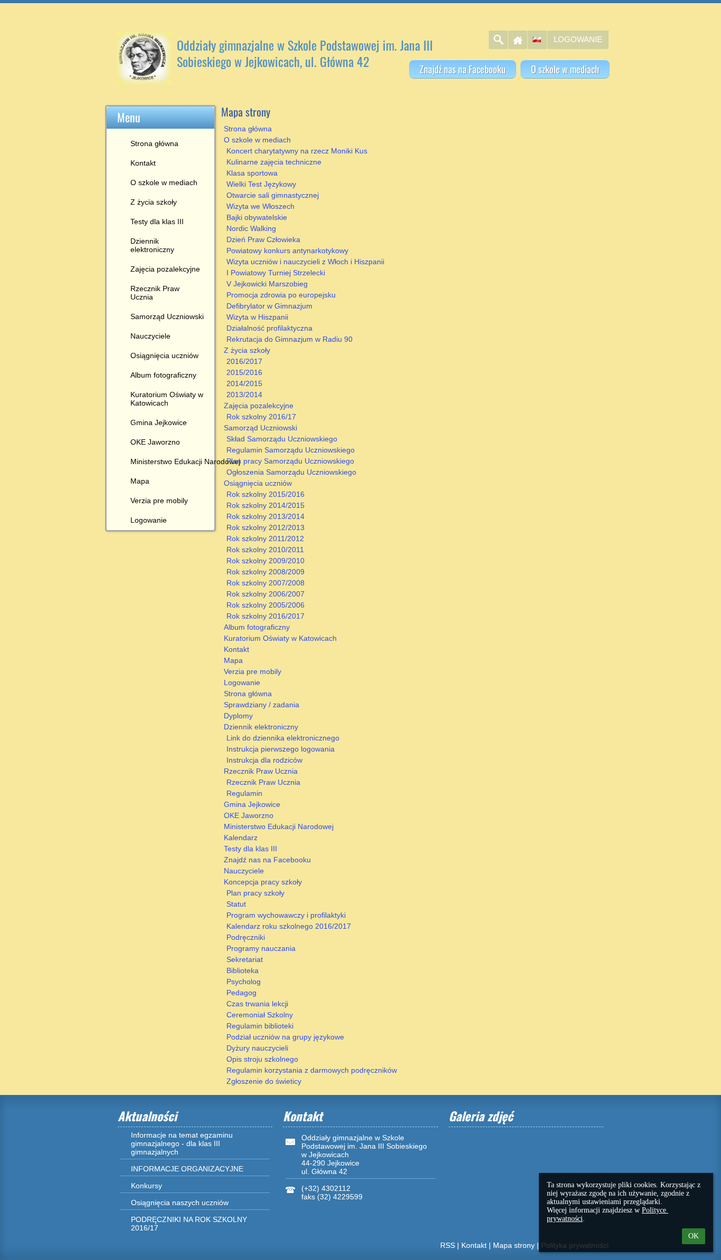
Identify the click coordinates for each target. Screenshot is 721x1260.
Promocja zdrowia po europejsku (281, 295)
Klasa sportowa (252, 173)
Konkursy (146, 1185)
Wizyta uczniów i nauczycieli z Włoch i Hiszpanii (305, 261)
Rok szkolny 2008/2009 (265, 572)
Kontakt (236, 649)
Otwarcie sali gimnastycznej (272, 195)
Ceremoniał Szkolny (259, 1015)
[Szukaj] (498, 40)
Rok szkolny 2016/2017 (265, 616)
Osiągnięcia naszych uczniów (180, 1202)
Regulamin (244, 793)
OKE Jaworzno (248, 815)
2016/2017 (244, 361)
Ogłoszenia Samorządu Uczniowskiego (291, 472)
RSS (447, 1245)
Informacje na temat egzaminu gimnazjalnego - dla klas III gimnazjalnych (182, 1143)
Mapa (233, 660)
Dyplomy (238, 715)
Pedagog (241, 992)
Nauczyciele (244, 871)
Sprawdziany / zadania (261, 704)
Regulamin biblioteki (259, 1026)
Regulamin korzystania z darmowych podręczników (311, 1070)
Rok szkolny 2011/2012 (265, 538)
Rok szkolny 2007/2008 (265, 583)
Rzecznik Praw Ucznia (261, 771)
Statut (236, 904)
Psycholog (243, 981)
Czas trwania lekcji (257, 1003)
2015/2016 (244, 372)
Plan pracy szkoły (255, 893)
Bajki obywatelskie (256, 217)
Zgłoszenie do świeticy (263, 1081)
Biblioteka (242, 970)
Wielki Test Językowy (261, 184)
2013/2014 (244, 394)
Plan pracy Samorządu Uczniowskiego (290, 461)
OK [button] (693, 1236)
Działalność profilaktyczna (269, 328)
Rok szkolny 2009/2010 (265, 560)
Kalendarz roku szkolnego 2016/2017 (288, 926)
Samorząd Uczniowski (260, 428)
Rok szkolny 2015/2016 (265, 494)
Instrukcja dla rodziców (264, 760)
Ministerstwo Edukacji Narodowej (279, 826)
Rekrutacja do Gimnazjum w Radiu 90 (289, 339)
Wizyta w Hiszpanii (257, 317)
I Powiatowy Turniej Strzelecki (275, 272)
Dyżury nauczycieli (257, 1048)
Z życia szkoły (247, 350)
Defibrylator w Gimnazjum (269, 306)
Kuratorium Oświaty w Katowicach (280, 638)
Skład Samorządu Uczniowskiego (281, 439)
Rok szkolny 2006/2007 (265, 594)
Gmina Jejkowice (252, 804)
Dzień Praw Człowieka (263, 239)
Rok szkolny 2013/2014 (265, 516)
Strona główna (248, 128)
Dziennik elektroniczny (261, 727)
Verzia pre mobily (252, 671)
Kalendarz (241, 837)
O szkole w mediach (257, 140)
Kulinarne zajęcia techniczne (273, 162)
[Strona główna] (517, 40)
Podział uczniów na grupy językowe (285, 1037)
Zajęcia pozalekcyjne (258, 405)
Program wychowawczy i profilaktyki (286, 915)
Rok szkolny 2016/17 (261, 416)
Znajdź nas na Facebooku (267, 859)
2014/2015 (244, 383)
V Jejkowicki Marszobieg (267, 284)
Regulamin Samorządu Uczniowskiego (290, 450)
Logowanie (578, 39)
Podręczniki (245, 937)
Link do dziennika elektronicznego (282, 738)
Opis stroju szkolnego (262, 1059)
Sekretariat (244, 959)
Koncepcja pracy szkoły (263, 882)
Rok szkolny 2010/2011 (265, 549)
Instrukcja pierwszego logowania (280, 749)
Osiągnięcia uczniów (258, 483)
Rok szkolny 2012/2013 (265, 527)
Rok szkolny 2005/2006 (265, 605)
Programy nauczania (261, 948)
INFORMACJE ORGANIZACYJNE (187, 1169)
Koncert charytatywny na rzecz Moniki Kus (296, 151)
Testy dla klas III (250, 848)
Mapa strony (514, 1245)
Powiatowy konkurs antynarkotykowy (287, 250)
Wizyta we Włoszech (260, 206)
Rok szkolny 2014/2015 (265, 505)
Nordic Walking (251, 228)
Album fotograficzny (257, 627)
